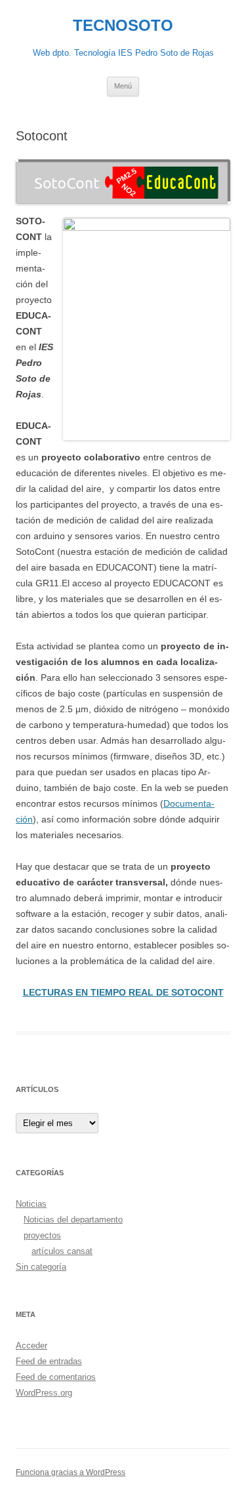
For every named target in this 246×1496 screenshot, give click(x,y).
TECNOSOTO (123, 25)
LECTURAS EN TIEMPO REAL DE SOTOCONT (123, 992)
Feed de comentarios (56, 1377)
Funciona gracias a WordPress (70, 1472)
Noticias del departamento (73, 1219)
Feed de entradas (49, 1361)
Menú (123, 86)
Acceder (31, 1345)
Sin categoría (41, 1267)
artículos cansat (61, 1251)
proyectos (42, 1235)
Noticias (31, 1204)
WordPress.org (44, 1393)
